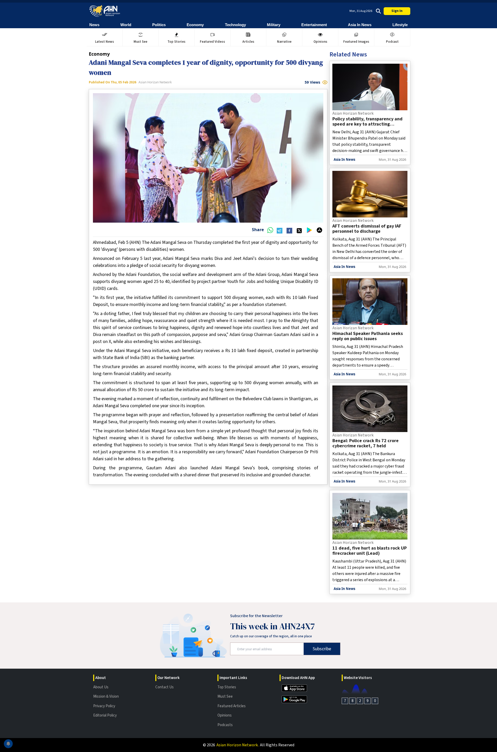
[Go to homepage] (105, 11)
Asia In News (359, 25)
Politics (159, 25)
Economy (195, 25)
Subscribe (322, 649)
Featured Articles (231, 706)
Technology (235, 25)
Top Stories (226, 687)
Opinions (224, 715)
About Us (100, 687)
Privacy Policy (104, 706)
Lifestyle (400, 25)
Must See (225, 696)
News (94, 25)
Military (273, 25)
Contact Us (164, 687)
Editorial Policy (105, 715)
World (125, 25)
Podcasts (225, 725)
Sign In (397, 10)
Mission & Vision (106, 696)
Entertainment (314, 25)
